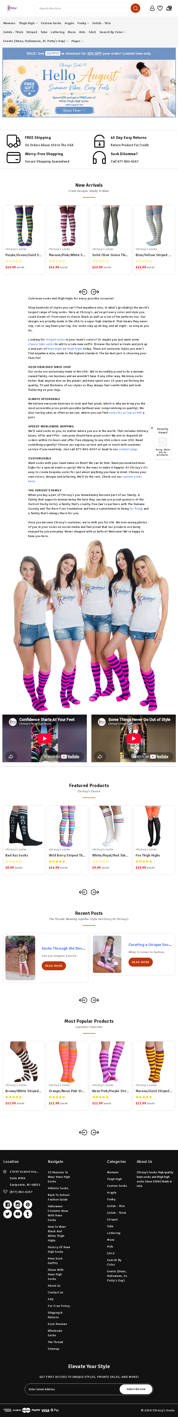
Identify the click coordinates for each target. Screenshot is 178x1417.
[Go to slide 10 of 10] (83, 1132)
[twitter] (7, 1214)
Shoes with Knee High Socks (56, 1274)
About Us (54, 1286)
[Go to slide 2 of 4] (95, 892)
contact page (128, 449)
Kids (82, 32)
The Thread (55, 1342)
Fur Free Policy (59, 1306)
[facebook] (7, 1204)
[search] (135, 8)
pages (76, 41)
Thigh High (27, 23)
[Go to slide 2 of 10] (95, 1132)
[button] (89, 88)
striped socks (56, 339)
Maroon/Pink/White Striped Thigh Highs (67, 255)
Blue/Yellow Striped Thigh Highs (154, 255)
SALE (92, 32)
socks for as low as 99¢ (126, 413)
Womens (9, 23)
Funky (81, 23)
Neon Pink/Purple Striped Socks (110, 1091)
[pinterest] (27, 1204)
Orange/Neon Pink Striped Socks (67, 1091)
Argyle (69, 23)
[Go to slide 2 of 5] (95, 1000)
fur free (135, 508)
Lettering (57, 32)
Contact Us (55, 1292)
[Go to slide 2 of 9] (95, 291)
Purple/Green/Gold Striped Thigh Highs (23, 255)
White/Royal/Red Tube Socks (110, 855)
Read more (54, 966)
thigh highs (74, 349)
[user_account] (151, 8)
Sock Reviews (57, 1324)
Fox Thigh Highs (148, 855)
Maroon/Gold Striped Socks (154, 1091)
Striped (31, 32)
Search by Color (111, 32)
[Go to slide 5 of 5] (83, 1000)
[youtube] (17, 1214)
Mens (72, 32)
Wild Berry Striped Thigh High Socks (67, 855)
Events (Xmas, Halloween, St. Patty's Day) (34, 41)
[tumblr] (27, 1214)
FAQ (51, 1299)
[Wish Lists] (160, 8)
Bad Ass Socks (16, 855)
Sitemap (53, 1349)
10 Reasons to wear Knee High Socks (59, 1176)
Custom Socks (51, 23)
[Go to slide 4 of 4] (83, 892)
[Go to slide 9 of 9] (83, 291)
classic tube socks (41, 344)
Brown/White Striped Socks (23, 1091)
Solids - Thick (13, 32)
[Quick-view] (18, 225)
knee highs (55, 349)
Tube (44, 32)
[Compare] (29, 225)
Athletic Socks (58, 1188)
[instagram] (17, 1204)
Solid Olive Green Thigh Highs (110, 255)
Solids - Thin (101, 23)
